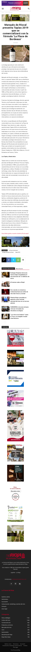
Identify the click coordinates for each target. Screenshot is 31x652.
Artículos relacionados (8, 268)
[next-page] (5, 322)
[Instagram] (15, 583)
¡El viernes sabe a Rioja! (17, 282)
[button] (2, 9)
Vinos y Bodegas (9, 12)
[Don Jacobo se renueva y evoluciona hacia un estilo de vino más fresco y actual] (6, 292)
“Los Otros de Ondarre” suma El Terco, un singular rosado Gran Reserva (19, 316)
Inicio (3, 12)
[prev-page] (3, 322)
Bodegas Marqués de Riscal (8, 252)
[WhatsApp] (18, 260)
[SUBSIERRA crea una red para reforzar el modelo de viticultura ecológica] (6, 309)
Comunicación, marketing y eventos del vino (13, 604)
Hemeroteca (5, 599)
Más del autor (19, 268)
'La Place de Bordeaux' (13, 250)
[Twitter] (13, 260)
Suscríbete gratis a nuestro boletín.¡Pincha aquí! (15, 233)
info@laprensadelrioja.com (19, 579)
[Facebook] (8, 260)
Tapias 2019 (17, 252)
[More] (23, 260)
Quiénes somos (6, 597)
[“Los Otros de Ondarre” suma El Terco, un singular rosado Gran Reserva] (6, 316)
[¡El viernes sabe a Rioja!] (6, 284)
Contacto (4, 606)
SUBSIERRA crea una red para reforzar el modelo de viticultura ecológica (19, 308)
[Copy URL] (4, 260)
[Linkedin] (19, 583)
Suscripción (5, 601)
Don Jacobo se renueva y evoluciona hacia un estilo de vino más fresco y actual (19, 291)
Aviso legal (4, 609)
